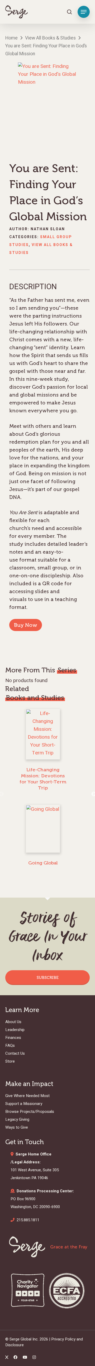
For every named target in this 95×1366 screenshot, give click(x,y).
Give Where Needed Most (27, 1096)
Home (11, 38)
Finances (13, 1037)
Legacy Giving (17, 1119)
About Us (13, 1022)
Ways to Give (16, 1127)
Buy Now (25, 625)
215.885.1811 (28, 1220)
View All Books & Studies (50, 38)
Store (10, 1061)
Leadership (15, 1030)
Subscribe (48, 977)
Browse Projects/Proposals (29, 1111)
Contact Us (15, 1053)
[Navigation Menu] (84, 11)
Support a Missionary (23, 1104)
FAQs (10, 1045)
